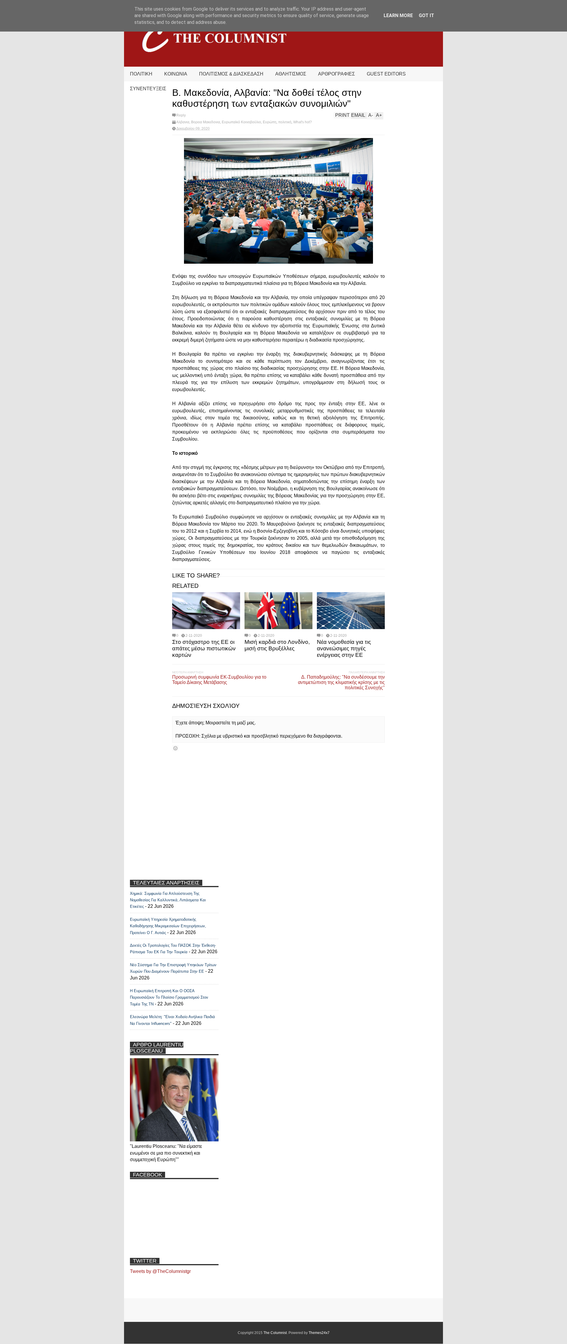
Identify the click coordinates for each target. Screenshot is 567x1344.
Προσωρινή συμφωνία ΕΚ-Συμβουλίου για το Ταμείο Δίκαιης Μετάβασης (219, 680)
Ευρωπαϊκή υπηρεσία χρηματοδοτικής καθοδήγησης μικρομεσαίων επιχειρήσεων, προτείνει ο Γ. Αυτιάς (168, 926)
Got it (426, 15)
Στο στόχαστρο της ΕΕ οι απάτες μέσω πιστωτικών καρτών (204, 648)
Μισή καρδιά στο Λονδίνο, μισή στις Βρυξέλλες (277, 645)
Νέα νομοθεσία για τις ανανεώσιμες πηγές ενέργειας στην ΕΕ (344, 648)
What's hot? (302, 122)
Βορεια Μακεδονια (205, 122)
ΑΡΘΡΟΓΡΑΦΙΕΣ (336, 73)
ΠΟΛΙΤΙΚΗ (141, 73)
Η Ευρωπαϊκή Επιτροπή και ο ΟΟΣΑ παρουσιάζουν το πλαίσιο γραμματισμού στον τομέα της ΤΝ (169, 997)
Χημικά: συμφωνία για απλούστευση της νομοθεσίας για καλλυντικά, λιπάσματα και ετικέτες (168, 900)
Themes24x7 (319, 1333)
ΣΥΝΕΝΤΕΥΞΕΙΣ (148, 88)
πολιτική (284, 122)
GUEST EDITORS (386, 73)
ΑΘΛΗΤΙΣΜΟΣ (290, 73)
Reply (181, 115)
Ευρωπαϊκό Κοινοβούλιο (241, 122)
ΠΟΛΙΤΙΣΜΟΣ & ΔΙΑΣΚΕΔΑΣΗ (231, 73)
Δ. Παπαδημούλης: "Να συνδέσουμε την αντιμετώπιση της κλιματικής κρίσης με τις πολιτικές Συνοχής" (341, 682)
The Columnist (275, 1333)
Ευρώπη (269, 122)
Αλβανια (182, 122)
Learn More (398, 15)
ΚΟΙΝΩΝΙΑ (175, 73)
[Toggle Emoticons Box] (175, 748)
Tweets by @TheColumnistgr (160, 1271)
